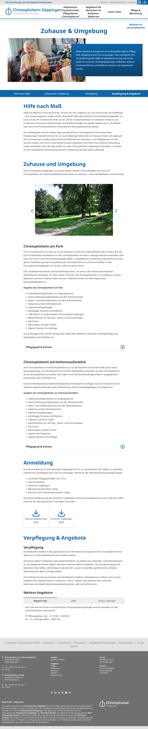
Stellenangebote (106, 670)
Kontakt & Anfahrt (58, 660)
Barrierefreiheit (126, 642)
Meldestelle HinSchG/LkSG (102, 642)
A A (144, 2)
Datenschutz (64, 642)
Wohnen (54, 673)
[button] (74, 346)
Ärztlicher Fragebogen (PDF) (61, 520)
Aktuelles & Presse (107, 660)
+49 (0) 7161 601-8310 (16, 667)
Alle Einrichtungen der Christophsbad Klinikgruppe (28, 2)
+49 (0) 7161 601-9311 (16, 685)
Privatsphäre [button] (79, 642)
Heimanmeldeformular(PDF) (36, 520)
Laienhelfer (104, 673)
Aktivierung (55, 668)
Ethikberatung (56, 675)
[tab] (40, 600)
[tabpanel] (74, 614)
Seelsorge (54, 670)
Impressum (48, 642)
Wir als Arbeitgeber (107, 668)
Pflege (53, 666)
